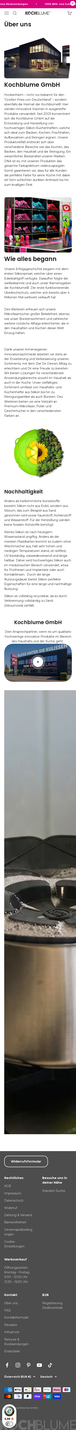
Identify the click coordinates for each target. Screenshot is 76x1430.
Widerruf (10, 1208)
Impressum (12, 1193)
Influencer (11, 1332)
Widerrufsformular (26, 1161)
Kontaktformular (16, 1317)
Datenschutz (13, 1200)
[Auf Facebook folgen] (7, 1365)
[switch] (9, 1424)
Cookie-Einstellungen (14, 1244)
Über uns (11, 1303)
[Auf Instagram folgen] (18, 1365)
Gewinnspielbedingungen (18, 1232)
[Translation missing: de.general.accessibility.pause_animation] (72, 4)
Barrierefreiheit (15, 1222)
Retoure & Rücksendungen (16, 1342)
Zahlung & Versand (18, 1215)
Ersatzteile (12, 1351)
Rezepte (10, 1325)
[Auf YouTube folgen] (39, 1365)
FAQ (7, 1310)
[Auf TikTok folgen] (50, 1365)
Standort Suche (53, 1191)
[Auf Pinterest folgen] (28, 1365)
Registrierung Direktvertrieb (52, 1305)
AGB (7, 1186)
